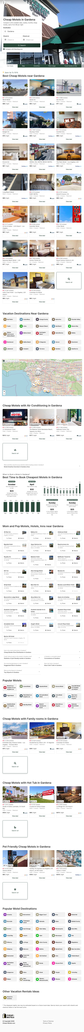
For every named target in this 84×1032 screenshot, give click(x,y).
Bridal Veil (74, 914)
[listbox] (15, 87)
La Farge (25, 942)
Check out (26, 36)
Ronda (41, 963)
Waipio (9, 979)
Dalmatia (41, 921)
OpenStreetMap (69, 395)
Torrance (41, 348)
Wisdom (57, 979)
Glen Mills (74, 928)
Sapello (74, 963)
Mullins (41, 949)
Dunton (9, 928)
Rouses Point (59, 963)
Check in (6, 36)
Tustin (9, 326)
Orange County (43, 319)
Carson (57, 342)
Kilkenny (9, 942)
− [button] (4, 394)
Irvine (24, 326)
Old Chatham (43, 955)
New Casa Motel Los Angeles (74, 696)
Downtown (75, 342)
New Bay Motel (27, 704)
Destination (7, 27)
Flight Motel (10, 695)
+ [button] (4, 391)
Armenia (9, 914)
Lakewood (10, 348)
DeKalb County (76, 921)
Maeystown (58, 942)
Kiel (73, 935)
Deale (57, 921)
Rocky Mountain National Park (27, 964)
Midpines (9, 949)
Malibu (73, 333)
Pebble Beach (75, 955)
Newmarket (10, 955)
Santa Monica (59, 333)
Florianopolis (59, 928)
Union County (43, 942)
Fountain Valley (76, 319)
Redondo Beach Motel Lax (75, 705)
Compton (25, 348)
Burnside (9, 921)
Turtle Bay (74, 972)
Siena (24, 972)
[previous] (4, 87)
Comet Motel (26, 686)
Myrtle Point (58, 949)
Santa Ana (58, 319)
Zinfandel (74, 979)
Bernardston (26, 914)
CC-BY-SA (79, 395)
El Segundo (42, 342)
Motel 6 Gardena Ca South (42, 705)
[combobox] (21, 31)
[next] (26, 87)
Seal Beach (58, 326)
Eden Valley (42, 928)
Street (41, 972)
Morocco (25, 949)
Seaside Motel (43, 686)
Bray (56, 914)
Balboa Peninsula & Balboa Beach (11, 334)
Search (23, 45)
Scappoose (10, 972)
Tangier (57, 972)
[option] (15, 87)
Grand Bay (10, 935)
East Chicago (27, 928)
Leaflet (58, 395)
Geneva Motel (59, 686)
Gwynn (25, 935)
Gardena (57, 348)
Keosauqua (58, 935)
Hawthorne (75, 348)
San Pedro (10, 319)
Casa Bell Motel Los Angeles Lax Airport (76, 687)
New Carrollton (76, 949)
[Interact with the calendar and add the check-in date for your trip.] (5, 40)
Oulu (56, 955)
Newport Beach (43, 326)
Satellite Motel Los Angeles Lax (11, 705)
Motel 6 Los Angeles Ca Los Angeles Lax (11, 687)
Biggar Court (43, 914)
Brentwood (10, 342)
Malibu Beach (27, 342)
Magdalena (75, 942)
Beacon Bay (75, 326)
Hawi (40, 935)
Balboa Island (27, 333)
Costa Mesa (26, 319)
